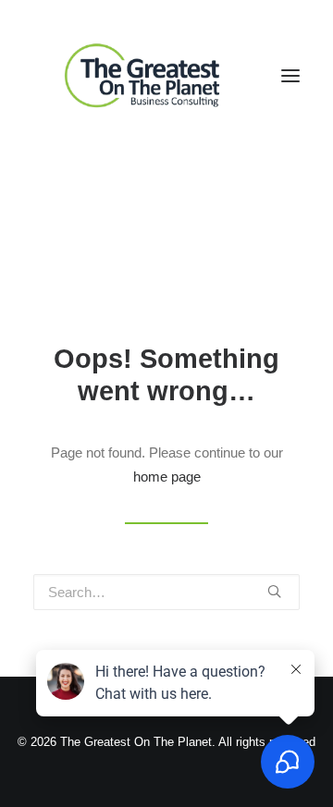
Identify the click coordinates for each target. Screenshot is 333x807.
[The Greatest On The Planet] (144, 76)
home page (167, 476)
